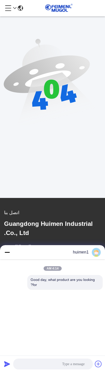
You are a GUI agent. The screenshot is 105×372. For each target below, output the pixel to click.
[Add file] (98, 363)
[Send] (7, 363)
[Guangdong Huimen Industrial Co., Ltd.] (59, 8)
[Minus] (7, 252)
